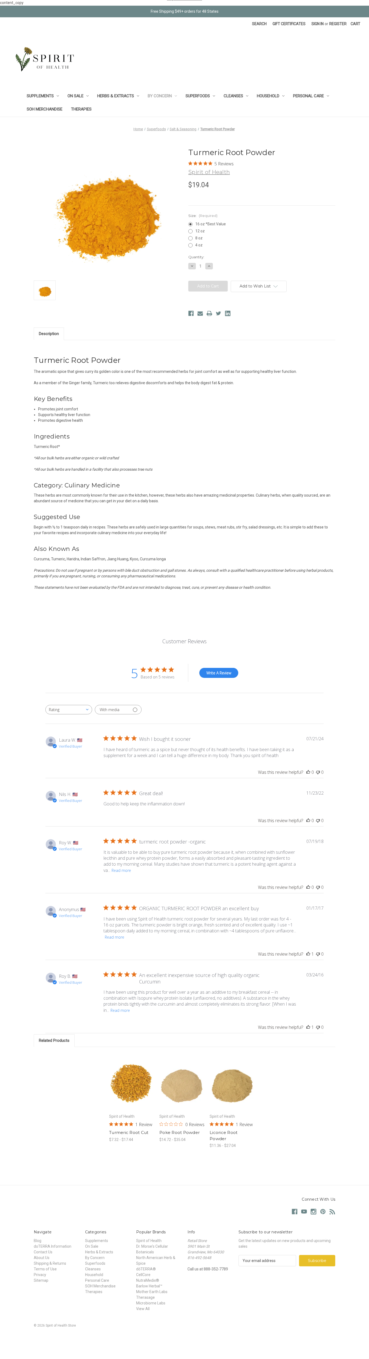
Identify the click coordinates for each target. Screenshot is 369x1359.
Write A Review (218, 672)
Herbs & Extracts (115, 95)
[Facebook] (191, 313)
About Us (41, 1258)
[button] (184, 1338)
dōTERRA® (146, 1269)
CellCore (143, 1275)
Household (268, 95)
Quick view (127, 1077)
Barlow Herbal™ (149, 1286)
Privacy (40, 1275)
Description (49, 333)
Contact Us (43, 1252)
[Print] (209, 313)
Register (338, 24)
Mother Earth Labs (151, 1292)
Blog (37, 1241)
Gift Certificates (289, 24)
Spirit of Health (149, 1241)
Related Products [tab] (54, 1040)
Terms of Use (45, 1269)
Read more (121, 870)
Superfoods (198, 95)
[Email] (200, 313)
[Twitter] (218, 313)
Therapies (81, 109)
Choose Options (131, 1086)
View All (143, 1309)
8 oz (199, 238)
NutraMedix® (147, 1280)
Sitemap (41, 1280)
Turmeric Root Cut (128, 1132)
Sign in (317, 24)
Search (259, 24)
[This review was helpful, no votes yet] (308, 772)
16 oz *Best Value (210, 224)
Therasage (145, 1297)
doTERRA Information (52, 1246)
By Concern (160, 95)
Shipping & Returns (50, 1263)
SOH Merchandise (44, 109)
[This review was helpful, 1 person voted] (308, 954)
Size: (202, 215)
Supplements (40, 95)
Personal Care (308, 95)
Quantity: (196, 257)
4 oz (199, 245)
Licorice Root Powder (223, 1135)
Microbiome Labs (150, 1303)
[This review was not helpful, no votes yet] (318, 772)
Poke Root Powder (179, 1132)
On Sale (75, 95)
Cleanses (233, 95)
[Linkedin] (227, 313)
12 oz (200, 231)
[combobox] (68, 709)
